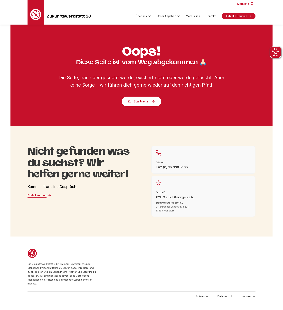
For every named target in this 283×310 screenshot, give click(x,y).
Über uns (141, 16)
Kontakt (211, 16)
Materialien (193, 16)
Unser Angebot (166, 16)
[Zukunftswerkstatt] (62, 253)
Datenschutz (225, 296)
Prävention (202, 296)
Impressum (248, 296)
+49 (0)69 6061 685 (172, 167)
